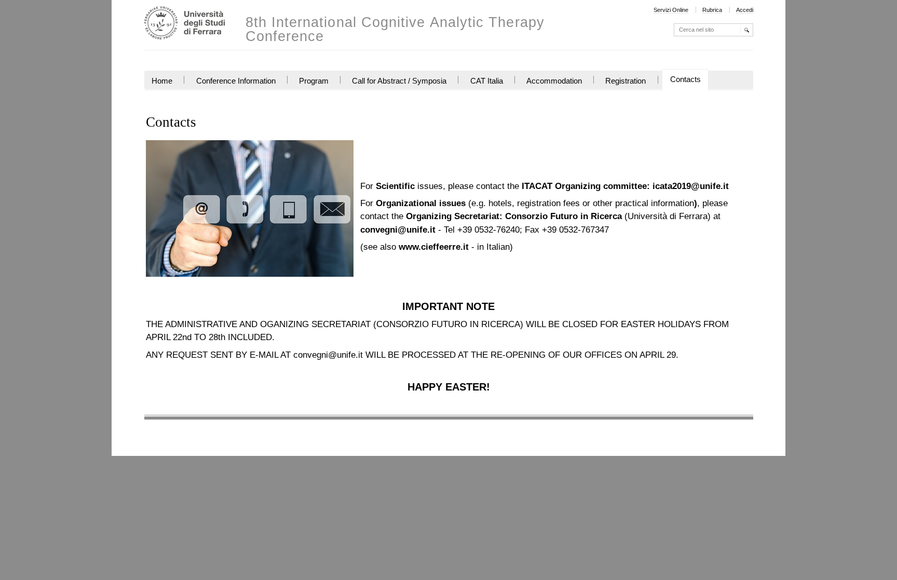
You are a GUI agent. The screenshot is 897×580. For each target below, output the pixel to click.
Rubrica (712, 10)
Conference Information (236, 81)
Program (314, 81)
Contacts (685, 79)
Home (162, 81)
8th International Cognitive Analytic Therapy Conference (395, 30)
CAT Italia (486, 81)
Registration (625, 81)
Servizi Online (671, 10)
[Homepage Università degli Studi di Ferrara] (184, 24)
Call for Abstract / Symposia (399, 81)
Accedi (744, 10)
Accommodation (554, 81)
